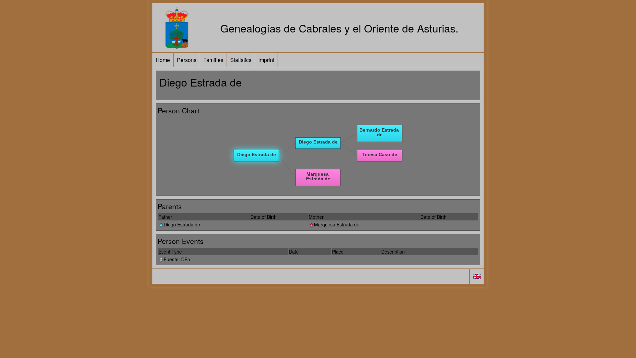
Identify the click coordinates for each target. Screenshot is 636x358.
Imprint (266, 60)
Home (163, 60)
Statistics (240, 60)
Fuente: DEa (177, 259)
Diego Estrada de (182, 224)
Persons (186, 60)
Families (213, 60)
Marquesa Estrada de (336, 224)
